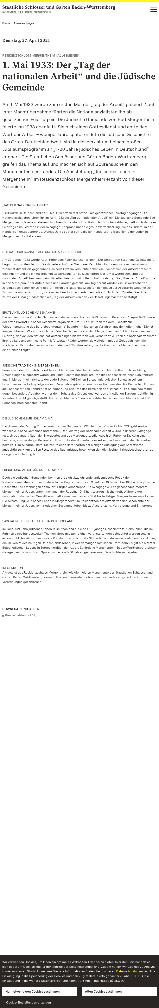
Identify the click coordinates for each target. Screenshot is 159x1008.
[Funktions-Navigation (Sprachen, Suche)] (153, 9)
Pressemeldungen (24, 23)
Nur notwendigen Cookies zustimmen (32, 991)
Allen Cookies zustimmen (103, 991)
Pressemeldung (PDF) (20, 615)
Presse (6, 23)
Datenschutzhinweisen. (132, 971)
